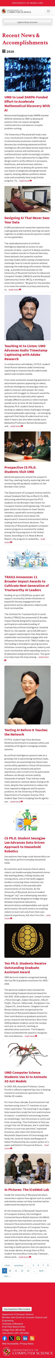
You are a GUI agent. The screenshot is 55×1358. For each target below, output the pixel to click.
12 (22, 1270)
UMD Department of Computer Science (22, 11)
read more (24, 180)
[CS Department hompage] (27, 1350)
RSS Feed (32, 1338)
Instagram (18, 1338)
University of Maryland (27, 3)
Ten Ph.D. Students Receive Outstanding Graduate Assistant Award (25, 967)
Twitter (11, 1338)
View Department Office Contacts (17, 1309)
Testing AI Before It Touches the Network (26, 732)
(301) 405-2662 (21, 1332)
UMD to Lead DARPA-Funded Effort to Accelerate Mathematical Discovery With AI (27, 103)
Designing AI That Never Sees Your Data (27, 220)
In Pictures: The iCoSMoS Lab (26, 1189)
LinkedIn (25, 1338)
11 (16, 1270)
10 (10, 1270)
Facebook (4, 1338)
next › (41, 1270)
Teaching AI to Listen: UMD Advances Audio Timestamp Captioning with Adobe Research (25, 352)
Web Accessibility (10, 1343)
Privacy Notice (27, 1343)
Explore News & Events (27, 22)
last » (6, 1276)
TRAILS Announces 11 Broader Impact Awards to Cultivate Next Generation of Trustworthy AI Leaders (26, 583)
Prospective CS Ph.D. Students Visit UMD (20, 469)
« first (7, 1265)
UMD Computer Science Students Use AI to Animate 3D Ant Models (25, 1076)
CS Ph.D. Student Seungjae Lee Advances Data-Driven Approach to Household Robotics (24, 844)
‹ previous (18, 1265)
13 (28, 1270)
